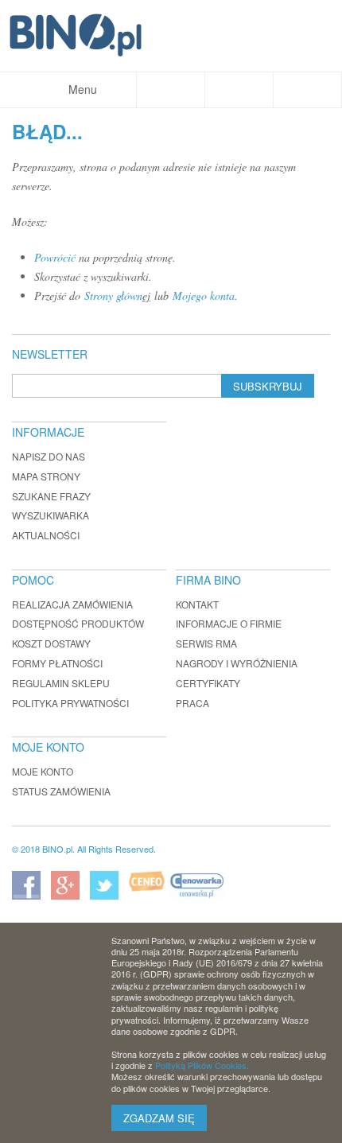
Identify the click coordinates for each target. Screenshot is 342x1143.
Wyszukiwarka (50, 515)
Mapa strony (46, 476)
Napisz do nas (48, 456)
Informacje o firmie (229, 623)
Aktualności (46, 535)
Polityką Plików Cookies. (202, 1065)
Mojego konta (204, 295)
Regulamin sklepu (61, 683)
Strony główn (113, 295)
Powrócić (55, 257)
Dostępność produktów (78, 623)
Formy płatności (57, 663)
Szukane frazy (51, 496)
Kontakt (197, 604)
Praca (192, 703)
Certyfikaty (208, 683)
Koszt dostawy (51, 643)
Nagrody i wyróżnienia (236, 663)
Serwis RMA (206, 643)
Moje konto (42, 771)
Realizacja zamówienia (72, 604)
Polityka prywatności (70, 703)
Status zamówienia (61, 791)
